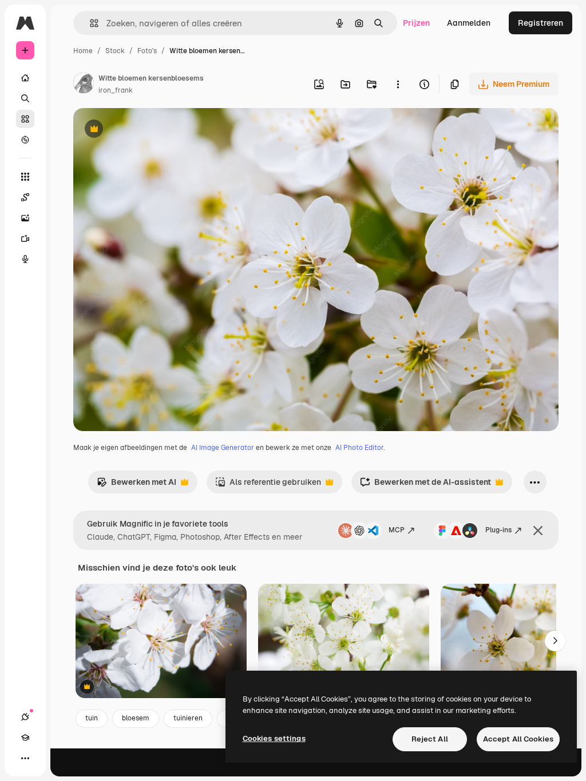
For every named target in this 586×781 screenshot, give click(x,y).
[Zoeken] (25, 98)
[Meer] (25, 758)
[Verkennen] (25, 139)
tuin (91, 718)
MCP (397, 530)
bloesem (135, 718)
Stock (115, 50)
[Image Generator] (25, 218)
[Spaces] (25, 197)
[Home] (25, 78)
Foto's (147, 50)
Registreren (540, 23)
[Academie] (25, 737)
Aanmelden (468, 23)
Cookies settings (274, 738)
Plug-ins (498, 530)
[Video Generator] (25, 238)
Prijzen (416, 23)
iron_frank (115, 90)
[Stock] (25, 119)
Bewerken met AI (136, 485)
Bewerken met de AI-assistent (425, 485)
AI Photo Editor (359, 447)
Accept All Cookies (518, 739)
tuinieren (188, 718)
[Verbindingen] (25, 717)
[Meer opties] (397, 84)
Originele (148, 130)
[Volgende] (555, 641)
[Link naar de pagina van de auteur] (83, 85)
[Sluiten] (538, 530)
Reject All (429, 739)
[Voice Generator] (25, 259)
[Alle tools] (25, 177)
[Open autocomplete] (89, 23)
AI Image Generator (222, 447)
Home (83, 50)
